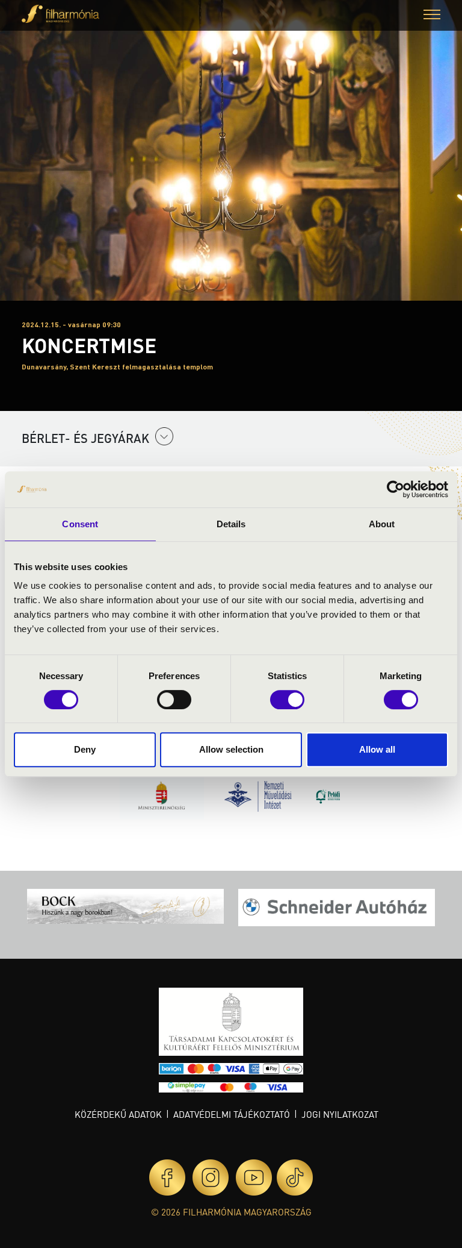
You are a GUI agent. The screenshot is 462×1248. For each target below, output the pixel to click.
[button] (432, 16)
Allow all (377, 749)
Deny (85, 749)
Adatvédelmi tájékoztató (231, 1114)
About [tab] (382, 524)
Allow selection (231, 749)
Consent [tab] (80, 524)
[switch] (174, 699)
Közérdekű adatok (118, 1114)
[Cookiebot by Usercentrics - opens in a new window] (395, 489)
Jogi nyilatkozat (339, 1114)
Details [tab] (231, 524)
